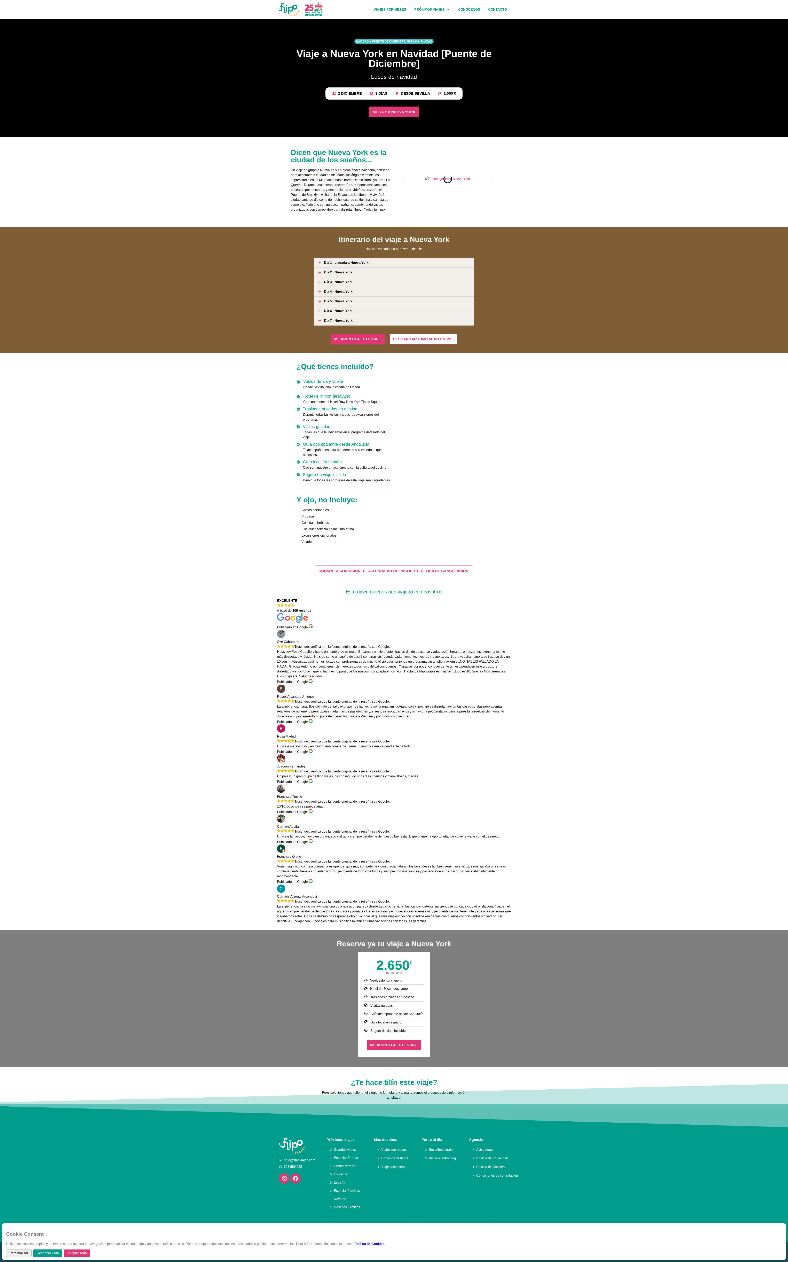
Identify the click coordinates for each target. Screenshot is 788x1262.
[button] (402, 178)
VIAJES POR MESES (390, 9)
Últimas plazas (419, 41)
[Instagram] (284, 1178)
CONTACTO (497, 9)
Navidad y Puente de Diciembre (380, 41)
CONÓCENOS (469, 9)
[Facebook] (295, 1178)
